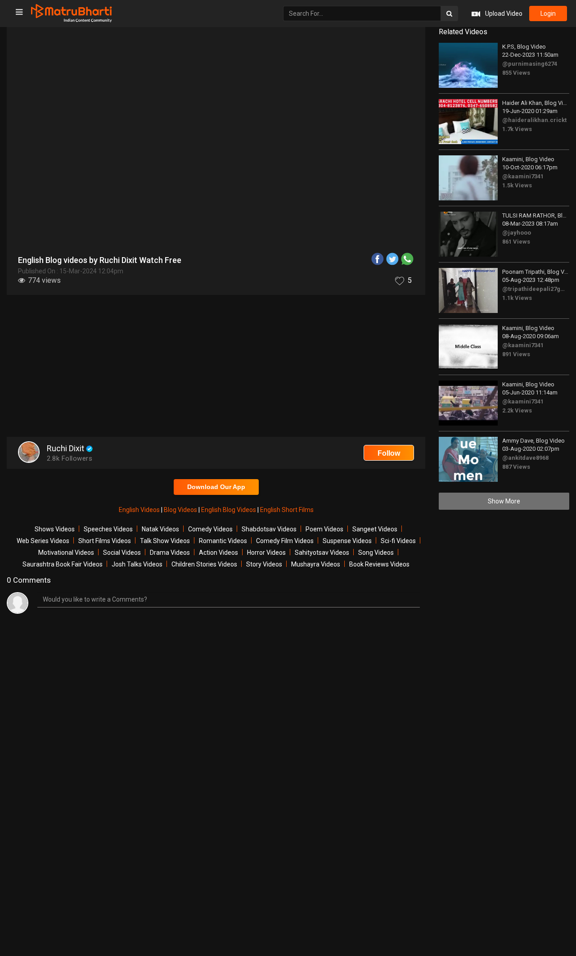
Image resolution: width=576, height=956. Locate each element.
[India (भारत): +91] (212, 209)
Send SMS (327, 208)
